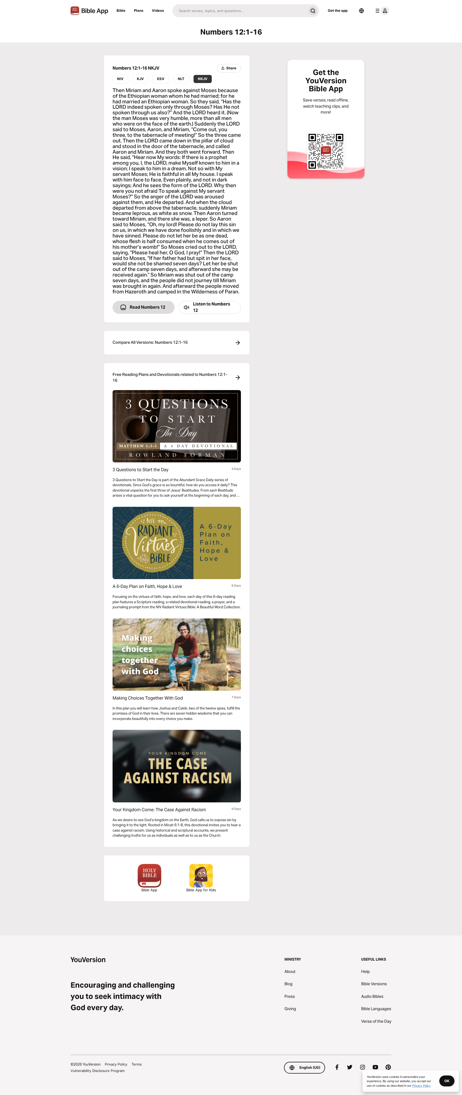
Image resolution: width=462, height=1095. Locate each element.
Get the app (338, 10)
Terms (137, 1064)
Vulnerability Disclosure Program (98, 1070)
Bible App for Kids (201, 890)
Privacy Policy (116, 1064)
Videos (158, 10)
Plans (138, 10)
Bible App (149, 890)
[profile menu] (381, 10)
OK (446, 1081)
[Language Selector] (361, 10)
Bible (121, 10)
